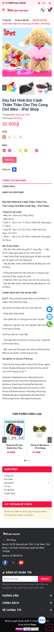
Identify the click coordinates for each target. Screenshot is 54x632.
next (50, 88)
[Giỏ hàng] (49, 9)
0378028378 (16, 556)
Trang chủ (9, 476)
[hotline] (42, 10)
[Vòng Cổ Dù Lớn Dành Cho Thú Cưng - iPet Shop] (14, 430)
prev (4, 88)
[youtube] (21, 563)
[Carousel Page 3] (29, 460)
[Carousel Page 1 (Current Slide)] (25, 460)
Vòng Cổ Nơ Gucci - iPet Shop (40, 446)
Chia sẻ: (6, 169)
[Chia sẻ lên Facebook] (14, 169)
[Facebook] (49, 309)
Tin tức (7, 486)
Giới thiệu (8, 479)
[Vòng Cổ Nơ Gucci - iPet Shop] (40, 430)
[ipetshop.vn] (17, 10)
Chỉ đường (9, 490)
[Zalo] (49, 317)
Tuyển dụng (9, 493)
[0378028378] (49, 324)
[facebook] (5, 563)
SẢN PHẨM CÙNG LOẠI (27, 413)
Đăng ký (44, 3)
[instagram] (13, 563)
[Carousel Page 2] (27, 460)
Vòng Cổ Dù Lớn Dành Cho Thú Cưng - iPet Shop (14, 447)
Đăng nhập (39, 3)
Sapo (33, 624)
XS (20, 137)
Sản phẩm (9, 483)
